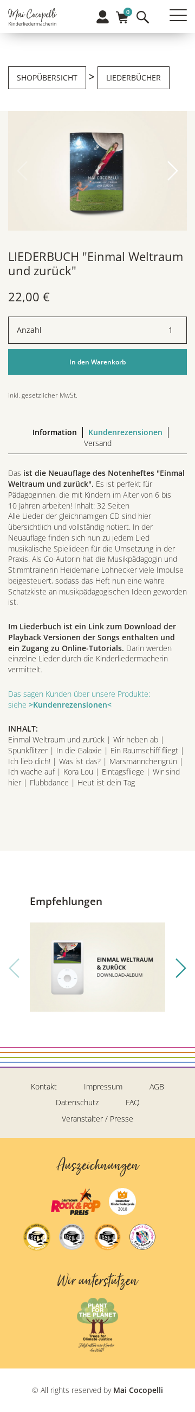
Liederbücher (133, 77)
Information (54, 432)
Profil (102, 16)
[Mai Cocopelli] (32, 18)
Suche (142, 17)
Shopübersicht (47, 77)
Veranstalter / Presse (97, 1118)
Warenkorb (122, 13)
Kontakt (44, 1086)
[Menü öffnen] (178, 15)
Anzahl (29, 330)
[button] (173, 171)
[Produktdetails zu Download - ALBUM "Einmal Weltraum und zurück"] (97, 967)
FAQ (133, 1102)
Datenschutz (77, 1102)
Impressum (103, 1086)
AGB (157, 1086)
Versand (98, 443)
